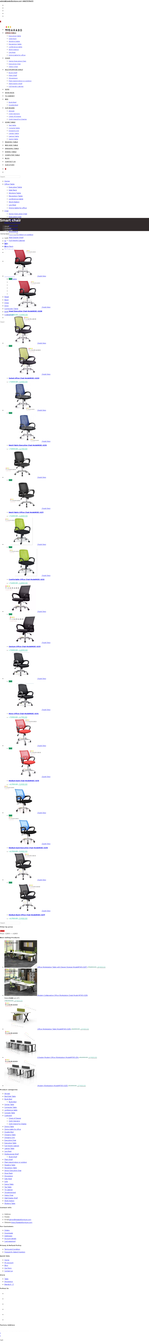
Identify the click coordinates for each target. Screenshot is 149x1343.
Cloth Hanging (14, 1121)
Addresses (8, 1236)
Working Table (15, 193)
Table (6, 1279)
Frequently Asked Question (14, 1252)
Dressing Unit (9, 1138)
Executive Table (15, 187)
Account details (10, 1239)
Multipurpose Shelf (11, 1154)
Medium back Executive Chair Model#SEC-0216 (28, 848)
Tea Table (13, 279)
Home (7, 181)
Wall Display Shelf (16, 237)
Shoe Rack (8, 246)
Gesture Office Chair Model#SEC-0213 (24, 647)
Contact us (8, 1271)
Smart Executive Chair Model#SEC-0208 (25, 311)
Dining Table (9, 1127)
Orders (6, 1230)
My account (8, 1263)
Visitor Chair (8, 1195)
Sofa (6, 1182)
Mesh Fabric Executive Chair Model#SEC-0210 (28, 445)
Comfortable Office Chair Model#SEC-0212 (26, 579)
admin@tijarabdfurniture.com (10, 1)
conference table (16, 199)
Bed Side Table (10, 1096)
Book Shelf (13, 226)
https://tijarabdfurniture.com (21, 1222)
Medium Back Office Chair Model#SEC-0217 (27, 915)
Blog (6, 312)
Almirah (7, 1094)
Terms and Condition (12, 1249)
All (5, 246)
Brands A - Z (9, 1284)
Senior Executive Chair (18, 214)
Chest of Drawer (15, 1118)
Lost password (9, 1241)
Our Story (8, 1268)
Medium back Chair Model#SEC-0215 (24, 781)
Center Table (9, 1105)
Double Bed (9, 1132)
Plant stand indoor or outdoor (21, 235)
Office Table (9, 184)
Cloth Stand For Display (18, 1124)
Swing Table (9, 1184)
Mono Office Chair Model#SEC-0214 (24, 714)
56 (5, 241)
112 (5, 244)
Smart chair (8, 230)
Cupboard (8, 1116)
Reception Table (16, 196)
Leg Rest (12, 205)
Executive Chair (15, 217)
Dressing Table (10, 1135)
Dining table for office (18, 208)
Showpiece (13, 231)
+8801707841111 (27, 1)
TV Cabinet (8, 1190)
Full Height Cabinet (17, 240)
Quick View (41, 276)
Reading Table (9, 1165)
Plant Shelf (13, 229)
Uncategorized (10, 1192)
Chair (6, 211)
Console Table (9, 1113)
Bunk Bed (8, 1099)
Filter (2, 931)
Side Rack (13, 190)
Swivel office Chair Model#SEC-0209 (24, 378)
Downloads (8, 1233)
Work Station (14, 202)
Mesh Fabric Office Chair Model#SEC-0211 (26, 512)
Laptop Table (9, 1148)
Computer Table (11, 309)
